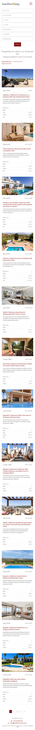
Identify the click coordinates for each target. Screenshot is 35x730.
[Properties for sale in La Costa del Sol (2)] (21, 711)
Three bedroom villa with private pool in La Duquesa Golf (17, 150)
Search (17, 44)
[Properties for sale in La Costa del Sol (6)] (24, 711)
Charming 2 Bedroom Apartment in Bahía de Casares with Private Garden (17, 365)
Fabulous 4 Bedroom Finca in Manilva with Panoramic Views (17, 259)
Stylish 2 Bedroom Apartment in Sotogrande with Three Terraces (14, 313)
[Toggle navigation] (30, 3)
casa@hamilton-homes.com (18, 723)
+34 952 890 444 (18, 721)
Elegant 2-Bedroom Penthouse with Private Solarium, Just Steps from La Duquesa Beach (15, 471)
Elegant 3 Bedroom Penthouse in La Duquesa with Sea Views (15, 628)
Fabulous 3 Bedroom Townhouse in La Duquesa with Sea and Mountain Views (16, 96)
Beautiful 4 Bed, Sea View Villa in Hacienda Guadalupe (14, 680)
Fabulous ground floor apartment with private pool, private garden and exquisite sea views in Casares (17, 204)
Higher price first (6, 63)
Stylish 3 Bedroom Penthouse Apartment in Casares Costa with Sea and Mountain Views (17, 524)
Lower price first (17, 61)
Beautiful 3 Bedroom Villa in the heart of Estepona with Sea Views (17, 416)
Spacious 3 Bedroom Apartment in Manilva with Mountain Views (15, 577)
